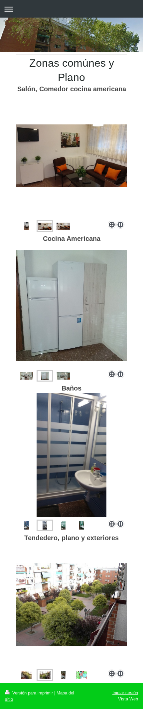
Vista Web (128, 698)
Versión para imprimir (32, 692)
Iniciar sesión (125, 692)
